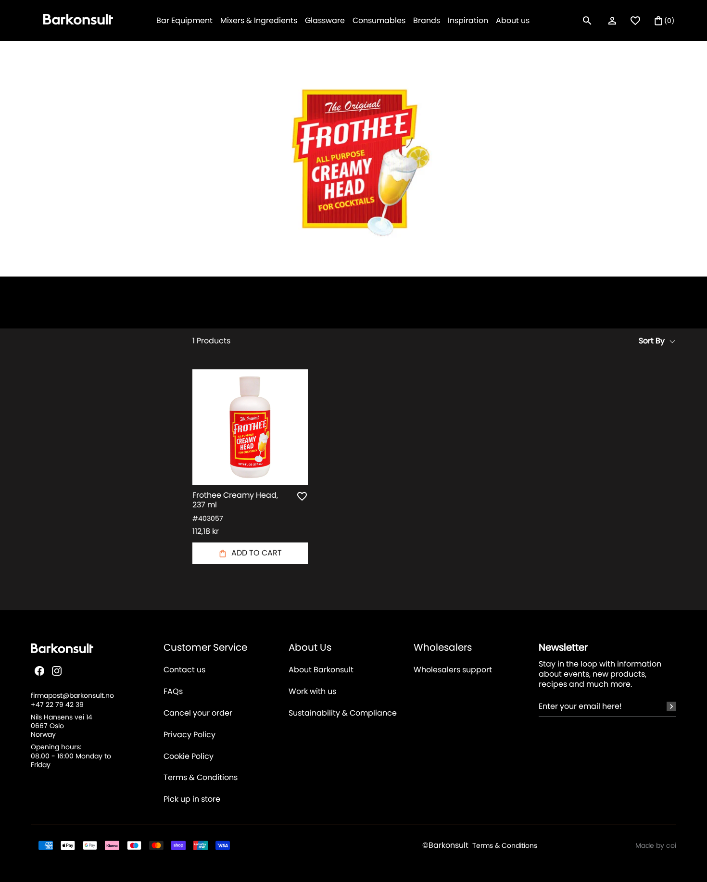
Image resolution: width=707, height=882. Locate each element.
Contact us (184, 670)
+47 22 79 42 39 (57, 704)
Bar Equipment (184, 20)
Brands (426, 20)
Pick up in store (192, 799)
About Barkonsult (321, 670)
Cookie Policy (189, 757)
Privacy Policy (189, 735)
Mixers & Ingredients (258, 20)
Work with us (312, 692)
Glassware (325, 20)
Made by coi (655, 845)
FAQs (173, 692)
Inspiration (468, 20)
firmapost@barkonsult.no (72, 695)
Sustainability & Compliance (343, 713)
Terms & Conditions (201, 778)
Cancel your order (198, 713)
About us (513, 20)
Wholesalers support (453, 670)
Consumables (379, 20)
